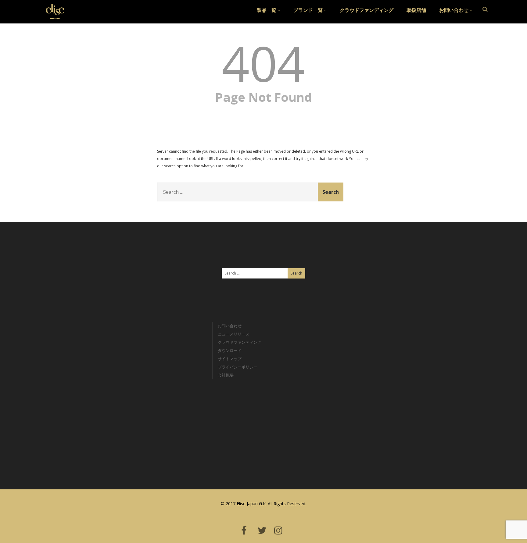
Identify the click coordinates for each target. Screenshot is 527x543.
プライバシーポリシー (237, 367)
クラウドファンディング (366, 10)
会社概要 (226, 375)
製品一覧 (266, 10)
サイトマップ (230, 358)
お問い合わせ (453, 10)
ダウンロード (230, 350)
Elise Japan (53, 7)
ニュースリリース (233, 334)
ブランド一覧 (308, 10)
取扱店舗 (416, 10)
